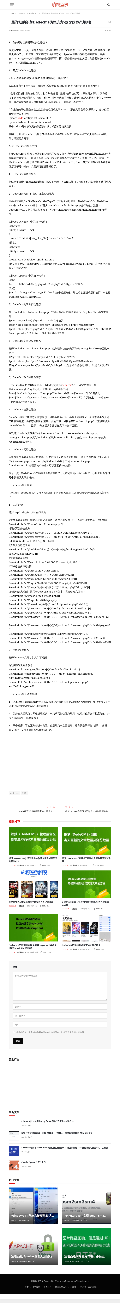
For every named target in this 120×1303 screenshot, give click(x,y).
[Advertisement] (60, 761)
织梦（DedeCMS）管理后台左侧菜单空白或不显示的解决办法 (33, 860)
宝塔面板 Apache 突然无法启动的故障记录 (33, 1256)
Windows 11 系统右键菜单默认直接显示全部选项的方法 (32, 1216)
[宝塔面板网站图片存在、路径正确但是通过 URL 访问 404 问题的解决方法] (86, 1246)
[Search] (108, 4)
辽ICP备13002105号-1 (89, 1287)
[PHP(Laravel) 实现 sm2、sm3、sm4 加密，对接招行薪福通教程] (86, 1206)
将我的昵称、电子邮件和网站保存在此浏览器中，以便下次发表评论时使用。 (51, 1032)
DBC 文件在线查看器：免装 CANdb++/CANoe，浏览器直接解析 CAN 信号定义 (56, 1133)
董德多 (13, 30)
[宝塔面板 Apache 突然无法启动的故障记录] (33, 1246)
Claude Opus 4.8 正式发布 (33, 1162)
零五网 (40, 1281)
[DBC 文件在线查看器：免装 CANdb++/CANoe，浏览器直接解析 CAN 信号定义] (14, 1136)
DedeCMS (107, 30)
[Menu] (12, 4)
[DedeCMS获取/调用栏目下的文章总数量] (86, 928)
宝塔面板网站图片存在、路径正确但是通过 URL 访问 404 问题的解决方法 (86, 1256)
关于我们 (36, 1287)
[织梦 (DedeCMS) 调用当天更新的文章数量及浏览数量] (86, 841)
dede (20, 118)
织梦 (24, 793)
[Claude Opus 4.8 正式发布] (14, 1165)
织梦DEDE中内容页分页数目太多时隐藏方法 (86, 811)
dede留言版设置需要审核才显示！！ (37, 811)
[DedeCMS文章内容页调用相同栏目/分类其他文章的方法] (86, 884)
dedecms (67, 385)
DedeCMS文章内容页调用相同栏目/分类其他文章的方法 (85, 903)
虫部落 (73, 1287)
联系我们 (47, 1287)
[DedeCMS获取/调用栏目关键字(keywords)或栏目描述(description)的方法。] (33, 928)
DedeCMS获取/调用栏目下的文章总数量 (81, 945)
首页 (27, 1287)
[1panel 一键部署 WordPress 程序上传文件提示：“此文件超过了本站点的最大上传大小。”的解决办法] (14, 1151)
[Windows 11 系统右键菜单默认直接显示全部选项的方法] (33, 1206)
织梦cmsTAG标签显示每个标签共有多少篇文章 (31, 901)
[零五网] (60, 4)
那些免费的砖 (61, 1287)
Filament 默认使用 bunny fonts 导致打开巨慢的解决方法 (47, 1121)
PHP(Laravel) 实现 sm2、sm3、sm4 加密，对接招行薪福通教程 (85, 1216)
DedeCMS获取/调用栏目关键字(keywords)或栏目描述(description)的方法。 (32, 947)
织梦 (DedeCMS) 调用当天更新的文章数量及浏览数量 (86, 860)
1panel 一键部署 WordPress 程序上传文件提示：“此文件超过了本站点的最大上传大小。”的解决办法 (65, 1147)
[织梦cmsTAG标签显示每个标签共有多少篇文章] (33, 884)
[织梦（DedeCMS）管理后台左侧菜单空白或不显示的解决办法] (33, 841)
